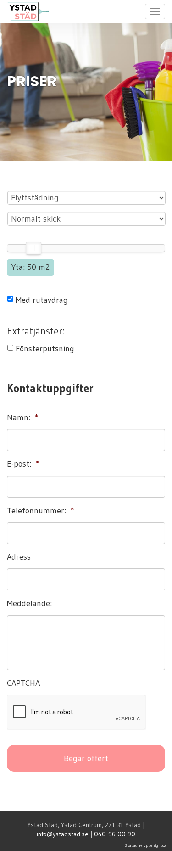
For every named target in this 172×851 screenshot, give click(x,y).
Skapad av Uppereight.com (147, 845)
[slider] (33, 248)
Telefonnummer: (40, 511)
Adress (19, 557)
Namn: (23, 417)
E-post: (23, 464)
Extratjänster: (36, 331)
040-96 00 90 (114, 834)
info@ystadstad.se (63, 834)
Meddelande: (29, 603)
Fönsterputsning (45, 349)
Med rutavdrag (42, 300)
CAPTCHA (23, 683)
